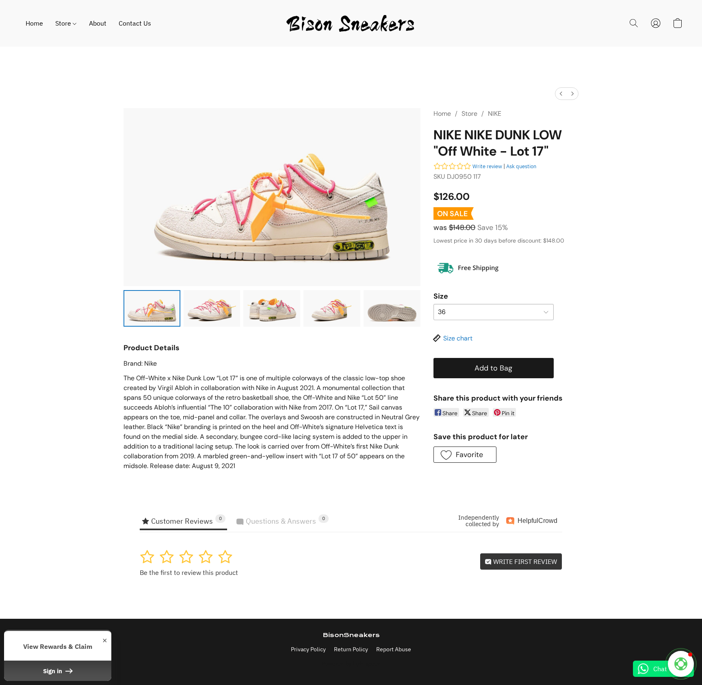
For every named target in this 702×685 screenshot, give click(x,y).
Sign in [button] (53, 671)
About (97, 23)
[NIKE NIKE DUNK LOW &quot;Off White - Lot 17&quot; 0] (152, 308)
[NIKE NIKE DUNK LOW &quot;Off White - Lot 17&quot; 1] (212, 308)
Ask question (521, 166)
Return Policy (351, 649)
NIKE (494, 113)
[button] (351, 23)
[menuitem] (561, 94)
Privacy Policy (308, 649)
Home (34, 23)
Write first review (524, 561)
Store (64, 23)
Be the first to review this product (189, 572)
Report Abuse (393, 649)
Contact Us (135, 23)
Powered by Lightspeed (351, 663)
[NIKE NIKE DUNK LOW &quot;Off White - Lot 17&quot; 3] (331, 308)
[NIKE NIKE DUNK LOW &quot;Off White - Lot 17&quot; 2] (271, 308)
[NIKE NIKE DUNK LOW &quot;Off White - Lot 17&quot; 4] (392, 308)
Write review (487, 166)
